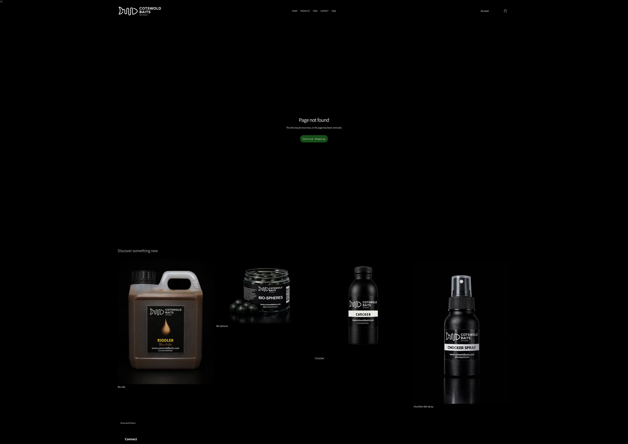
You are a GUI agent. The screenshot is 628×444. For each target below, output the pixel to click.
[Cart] (505, 10)
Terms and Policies (127, 423)
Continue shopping (314, 139)
